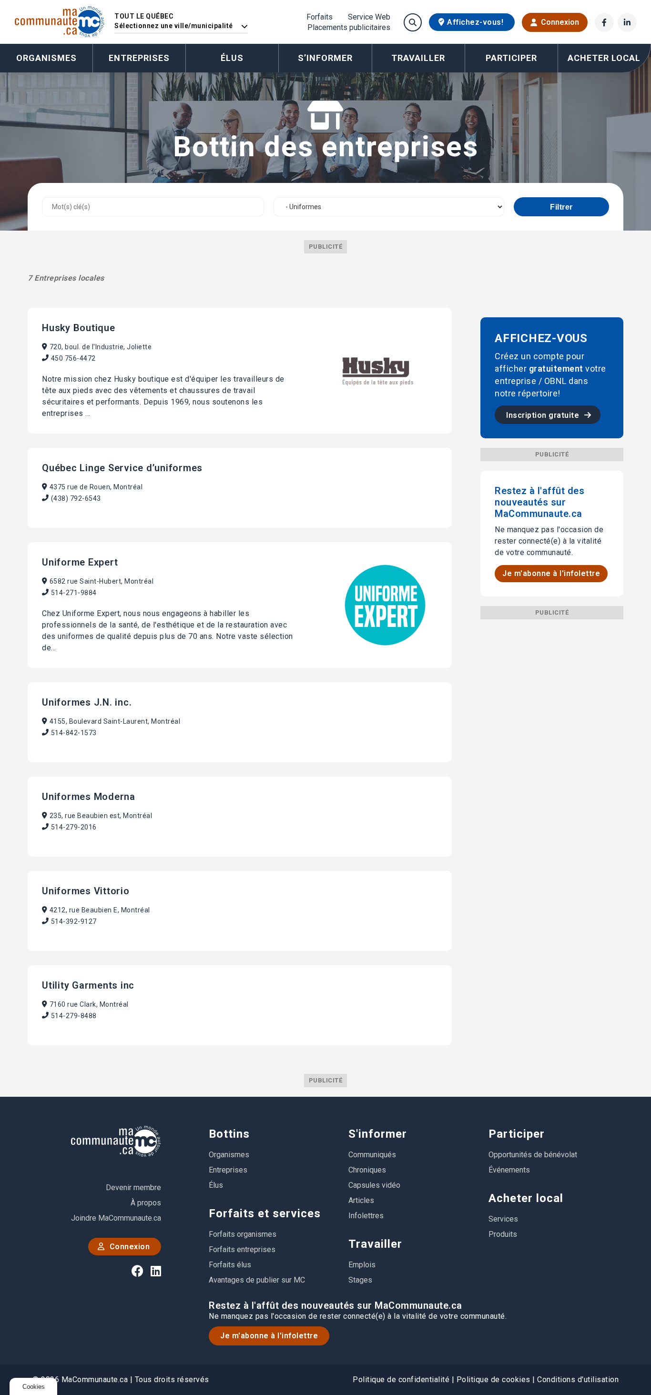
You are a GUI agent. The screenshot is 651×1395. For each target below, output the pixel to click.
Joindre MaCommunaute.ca (116, 1218)
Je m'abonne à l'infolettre (551, 573)
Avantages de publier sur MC (257, 1279)
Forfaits (319, 17)
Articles (361, 1200)
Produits (502, 1234)
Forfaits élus (230, 1264)
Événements (509, 1169)
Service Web (369, 17)
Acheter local (525, 1198)
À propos (146, 1202)
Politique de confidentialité (401, 1379)
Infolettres (366, 1215)
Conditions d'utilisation (578, 1379)
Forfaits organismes (242, 1234)
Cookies (33, 1386)
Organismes (46, 58)
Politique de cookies (493, 1379)
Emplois (362, 1264)
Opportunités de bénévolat (532, 1154)
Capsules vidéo (374, 1185)
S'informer (377, 1134)
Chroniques (367, 1169)
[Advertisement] (551, 762)
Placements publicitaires (348, 27)
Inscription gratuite (543, 415)
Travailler (375, 1244)
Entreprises (139, 58)
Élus (232, 58)
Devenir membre (133, 1187)
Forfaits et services (265, 1213)
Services (503, 1218)
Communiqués (372, 1154)
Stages (360, 1279)
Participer (516, 1134)
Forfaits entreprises (242, 1249)
